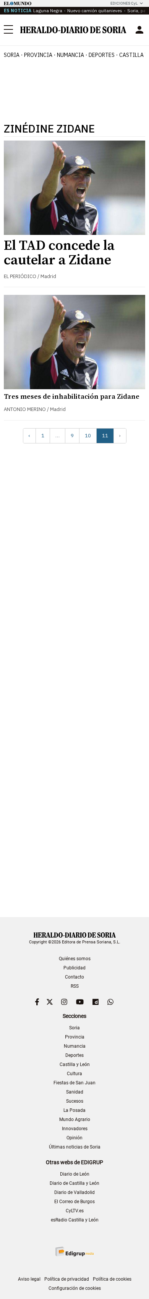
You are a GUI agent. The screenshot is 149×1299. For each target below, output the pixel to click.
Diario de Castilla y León (74, 1183)
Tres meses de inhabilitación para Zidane (71, 396)
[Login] (139, 30)
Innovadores (74, 1128)
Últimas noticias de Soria (74, 1147)
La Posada (74, 1110)
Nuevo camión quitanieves (94, 10)
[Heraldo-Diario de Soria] (73, 29)
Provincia (74, 1037)
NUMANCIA (70, 55)
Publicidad (74, 968)
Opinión (74, 1137)
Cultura (74, 1073)
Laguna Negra (47, 10)
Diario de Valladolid (74, 1192)
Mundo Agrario (74, 1119)
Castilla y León (75, 1064)
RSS (75, 986)
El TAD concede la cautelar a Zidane (59, 253)
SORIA (11, 55)
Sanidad (74, 1092)
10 (88, 435)
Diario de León (74, 1174)
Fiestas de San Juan (74, 1082)
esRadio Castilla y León (75, 1220)
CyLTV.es (75, 1210)
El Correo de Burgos (74, 1201)
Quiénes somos (75, 958)
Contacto (74, 977)
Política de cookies (112, 1279)
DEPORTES (102, 55)
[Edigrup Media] (74, 1251)
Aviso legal (29, 1279)
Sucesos (74, 1101)
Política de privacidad (66, 1279)
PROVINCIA (38, 55)
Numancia (75, 1046)
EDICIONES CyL (124, 3)
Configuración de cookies (75, 1288)
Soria (74, 1027)
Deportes (74, 1055)
